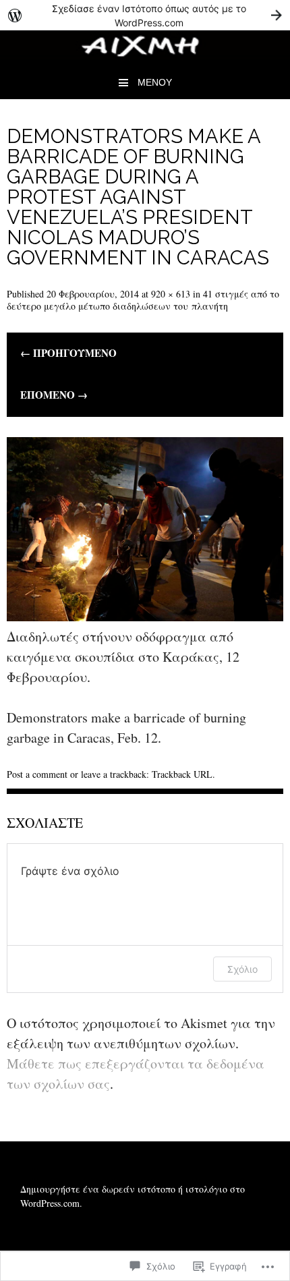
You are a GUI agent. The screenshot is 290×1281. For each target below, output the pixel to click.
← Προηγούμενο (68, 353)
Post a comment (37, 774)
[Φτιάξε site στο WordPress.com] (145, 15)
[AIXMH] (145, 56)
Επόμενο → (54, 395)
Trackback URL (182, 774)
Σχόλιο (242, 969)
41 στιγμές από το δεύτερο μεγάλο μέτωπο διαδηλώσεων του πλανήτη (143, 299)
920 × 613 (170, 293)
